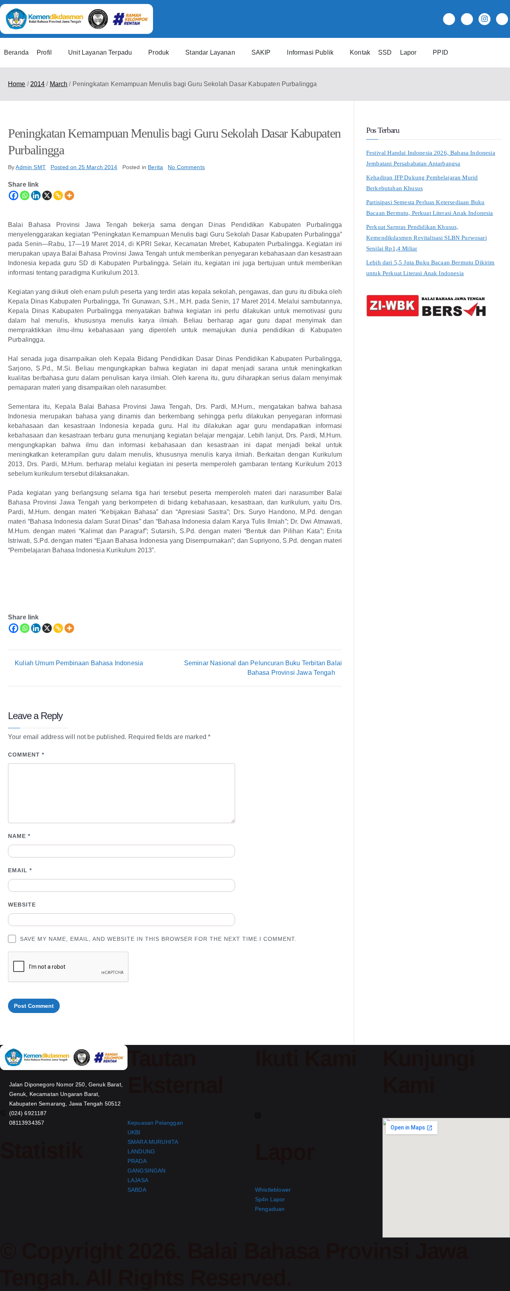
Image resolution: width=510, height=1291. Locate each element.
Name (19, 836)
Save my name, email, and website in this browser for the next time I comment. (158, 939)
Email (20, 870)
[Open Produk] (174, 52)
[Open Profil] (57, 52)
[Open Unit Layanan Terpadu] (137, 52)
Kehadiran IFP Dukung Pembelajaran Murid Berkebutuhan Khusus (422, 182)
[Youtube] (502, 19)
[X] (47, 195)
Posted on (84, 167)
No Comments (186, 167)
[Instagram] (484, 19)
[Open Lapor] (421, 52)
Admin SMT (30, 167)
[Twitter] (467, 19)
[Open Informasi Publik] (338, 52)
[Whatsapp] (24, 195)
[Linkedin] (36, 195)
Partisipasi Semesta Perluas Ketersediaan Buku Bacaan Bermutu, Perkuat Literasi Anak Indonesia (429, 207)
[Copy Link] (58, 195)
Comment (26, 754)
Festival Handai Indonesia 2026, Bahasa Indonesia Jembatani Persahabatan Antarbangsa (430, 158)
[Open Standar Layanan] (240, 52)
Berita (155, 167)
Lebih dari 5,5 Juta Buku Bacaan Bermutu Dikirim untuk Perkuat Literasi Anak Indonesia (430, 267)
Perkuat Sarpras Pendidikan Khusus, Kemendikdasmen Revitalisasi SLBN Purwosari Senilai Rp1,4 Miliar (426, 238)
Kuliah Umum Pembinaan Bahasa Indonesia (79, 663)
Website (22, 904)
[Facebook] (449, 19)
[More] (69, 195)
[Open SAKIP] (276, 52)
